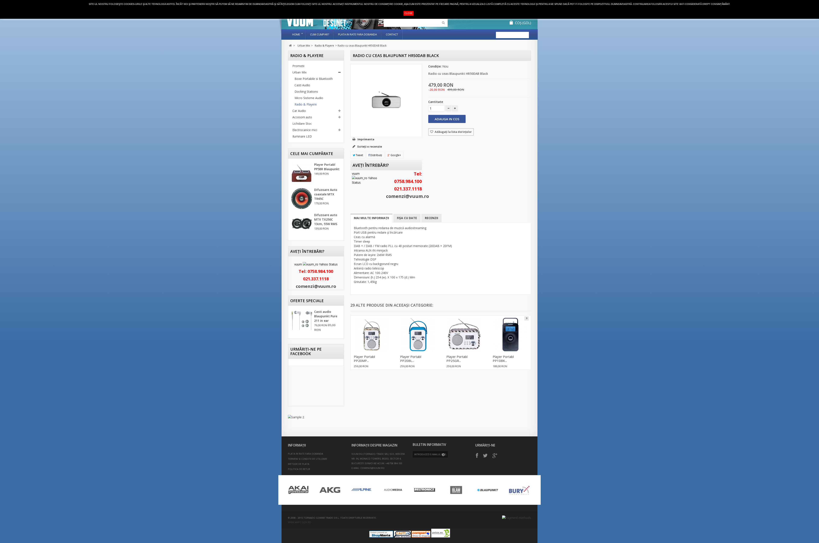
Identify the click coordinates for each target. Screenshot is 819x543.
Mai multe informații (371, 218)
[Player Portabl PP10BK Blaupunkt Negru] (510, 334)
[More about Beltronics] (424, 490)
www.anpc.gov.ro (299, 522)
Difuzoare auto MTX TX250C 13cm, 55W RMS (325, 219)
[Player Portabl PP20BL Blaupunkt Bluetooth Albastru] (418, 334)
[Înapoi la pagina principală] (290, 45)
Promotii (298, 66)
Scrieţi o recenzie (369, 146)
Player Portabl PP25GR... (457, 358)
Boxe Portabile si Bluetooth (314, 79)
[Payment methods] (516, 518)
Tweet (359, 155)
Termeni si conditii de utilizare (307, 458)
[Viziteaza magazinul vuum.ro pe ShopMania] (381, 536)
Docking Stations (306, 91)
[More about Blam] (456, 490)
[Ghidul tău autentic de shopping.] (421, 536)
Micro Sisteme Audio (309, 98)
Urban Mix (304, 45)
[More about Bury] (519, 490)
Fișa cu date (407, 218)
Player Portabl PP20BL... (410, 358)
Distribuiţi (376, 155)
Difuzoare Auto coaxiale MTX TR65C (325, 194)
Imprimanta (365, 139)
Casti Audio (302, 85)
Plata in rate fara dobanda (357, 34)
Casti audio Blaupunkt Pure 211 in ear (325, 316)
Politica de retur (299, 469)
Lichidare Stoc (302, 123)
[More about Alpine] (361, 490)
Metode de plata (298, 463)
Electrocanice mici (304, 130)
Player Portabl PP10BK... (503, 358)
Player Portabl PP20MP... (364, 358)
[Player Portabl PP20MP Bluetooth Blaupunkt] (371, 334)
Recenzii (431, 218)
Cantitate (435, 102)
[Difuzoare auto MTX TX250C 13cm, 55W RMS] (301, 223)
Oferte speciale (307, 300)
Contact (392, 34)
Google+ (395, 155)
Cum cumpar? (319, 34)
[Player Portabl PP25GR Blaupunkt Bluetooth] (464, 334)
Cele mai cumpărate (311, 153)
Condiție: (434, 66)
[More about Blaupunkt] (487, 490)
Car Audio (299, 111)
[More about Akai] (298, 490)
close (408, 13)
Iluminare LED (302, 136)
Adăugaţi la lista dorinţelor (453, 132)
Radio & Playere (324, 45)
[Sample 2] (316, 417)
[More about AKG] (330, 490)
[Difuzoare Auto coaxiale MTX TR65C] (301, 198)
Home (296, 34)
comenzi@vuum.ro (316, 286)
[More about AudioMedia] (393, 490)
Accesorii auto (302, 117)
